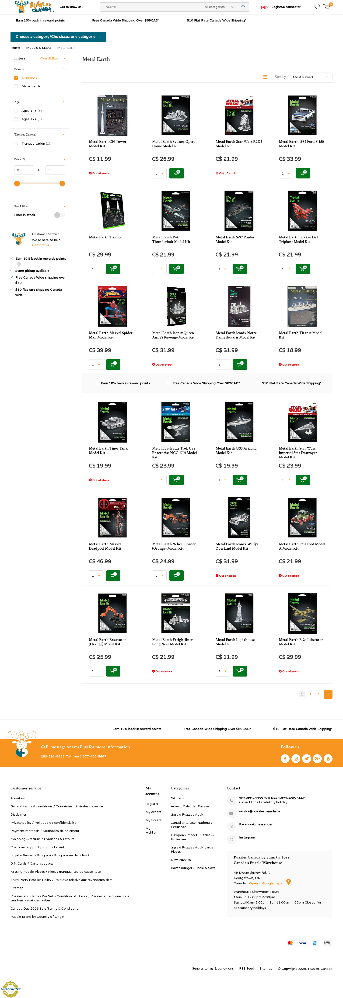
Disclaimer (18, 814)
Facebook (285, 758)
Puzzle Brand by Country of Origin (37, 916)
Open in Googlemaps (266, 883)
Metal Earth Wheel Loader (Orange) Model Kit (174, 546)
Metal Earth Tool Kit (106, 237)
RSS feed (246, 968)
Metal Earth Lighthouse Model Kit (235, 642)
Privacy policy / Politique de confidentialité (43, 822)
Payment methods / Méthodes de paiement (44, 831)
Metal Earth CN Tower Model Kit (107, 144)
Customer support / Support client (37, 847)
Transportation (35, 143)
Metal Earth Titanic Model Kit (300, 335)
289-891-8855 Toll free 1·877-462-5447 (272, 798)
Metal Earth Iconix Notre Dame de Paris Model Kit (236, 335)
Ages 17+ (31, 119)
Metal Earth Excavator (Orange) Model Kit (107, 642)
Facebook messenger (256, 824)
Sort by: (281, 77)
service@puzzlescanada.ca (259, 811)
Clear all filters (49, 58)
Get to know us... (72, 7)
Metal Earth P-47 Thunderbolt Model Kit (171, 239)
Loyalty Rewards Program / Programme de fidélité (49, 855)
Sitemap (17, 888)
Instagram (295, 758)
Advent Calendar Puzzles (190, 806)
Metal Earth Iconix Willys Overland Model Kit (237, 546)
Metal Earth (30, 86)
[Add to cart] (176, 173)
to (38, 170)
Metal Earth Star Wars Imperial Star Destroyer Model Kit (298, 453)
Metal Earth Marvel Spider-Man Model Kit (111, 335)
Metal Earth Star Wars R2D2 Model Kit (239, 144)
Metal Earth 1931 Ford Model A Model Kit (302, 546)
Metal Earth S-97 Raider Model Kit (235, 239)
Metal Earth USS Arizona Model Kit (236, 450)
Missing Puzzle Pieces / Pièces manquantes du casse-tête (55, 871)
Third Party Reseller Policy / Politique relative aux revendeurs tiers (61, 880)
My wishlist (151, 830)
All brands (29, 78)
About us (17, 798)
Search (243, 7)
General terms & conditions (213, 968)
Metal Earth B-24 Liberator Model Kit (301, 642)
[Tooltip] (19, 264)
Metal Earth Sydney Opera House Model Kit (174, 144)
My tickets (153, 820)
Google (317, 758)
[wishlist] (317, 7)
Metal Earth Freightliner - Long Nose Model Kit (173, 642)
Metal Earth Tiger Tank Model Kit (108, 450)
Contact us (40, 245)
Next (328, 694)
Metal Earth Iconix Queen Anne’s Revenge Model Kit (173, 335)
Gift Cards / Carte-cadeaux (31, 863)
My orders (153, 812)
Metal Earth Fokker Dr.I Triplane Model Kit (298, 239)
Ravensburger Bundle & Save (193, 868)
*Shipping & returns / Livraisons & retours (42, 839)
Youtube (328, 758)
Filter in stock (24, 215)
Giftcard (177, 798)
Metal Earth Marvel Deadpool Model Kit (105, 546)
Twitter (306, 758)
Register (151, 804)
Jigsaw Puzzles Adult (187, 814)
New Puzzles (181, 860)
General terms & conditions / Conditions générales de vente (56, 806)
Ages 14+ (31, 110)
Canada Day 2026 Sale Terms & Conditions (44, 908)
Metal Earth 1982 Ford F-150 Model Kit (301, 144)
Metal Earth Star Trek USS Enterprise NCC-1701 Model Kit (174, 453)
